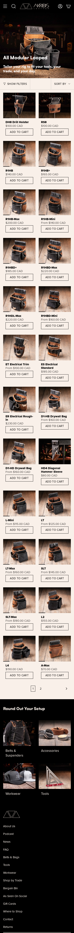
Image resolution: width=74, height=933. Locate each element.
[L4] (19, 649)
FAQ (5, 849)
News (6, 842)
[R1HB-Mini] (55, 202)
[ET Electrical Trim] (19, 347)
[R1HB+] (55, 154)
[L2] (55, 600)
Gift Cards (9, 904)
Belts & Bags (11, 857)
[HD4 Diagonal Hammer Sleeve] (55, 451)
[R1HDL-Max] (19, 299)
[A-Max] (55, 649)
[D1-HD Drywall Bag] (19, 451)
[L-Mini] (19, 503)
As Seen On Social (15, 896)
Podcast (8, 834)
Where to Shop (12, 911)
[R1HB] (19, 154)
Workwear (9, 873)
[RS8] (55, 105)
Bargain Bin (10, 888)
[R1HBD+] (19, 251)
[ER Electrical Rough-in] (19, 399)
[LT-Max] (19, 552)
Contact (8, 919)
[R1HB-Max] (19, 202)
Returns (8, 927)
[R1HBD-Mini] (55, 299)
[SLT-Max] (19, 600)
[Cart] (68, 6)
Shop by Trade (12, 880)
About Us (9, 826)
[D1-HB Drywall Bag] (55, 399)
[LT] (55, 503)
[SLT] (55, 552)
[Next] (57, 689)
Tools (6, 865)
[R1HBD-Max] (55, 251)
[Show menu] (5, 6)
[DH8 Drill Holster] (19, 105)
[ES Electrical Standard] (55, 347)
